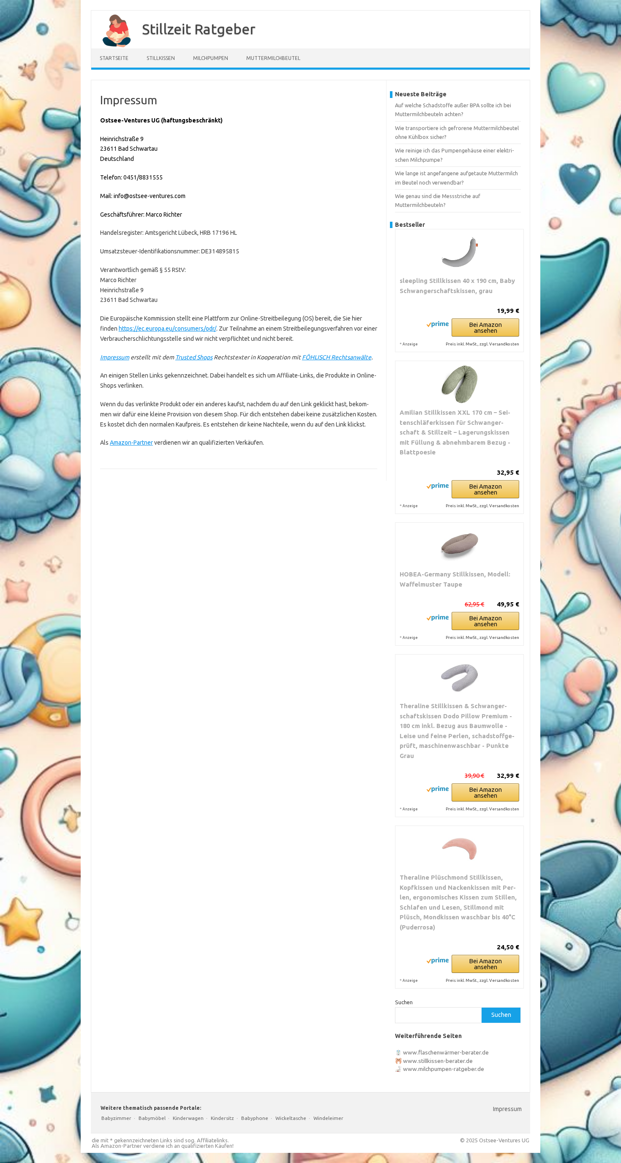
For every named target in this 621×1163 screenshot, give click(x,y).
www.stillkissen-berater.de (438, 1060)
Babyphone (254, 1118)
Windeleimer (328, 1118)
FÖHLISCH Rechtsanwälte (336, 357)
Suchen (404, 1002)
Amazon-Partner (131, 442)
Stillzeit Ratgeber (199, 29)
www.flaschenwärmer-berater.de (446, 1052)
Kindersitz (222, 1118)
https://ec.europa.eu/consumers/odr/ (167, 328)
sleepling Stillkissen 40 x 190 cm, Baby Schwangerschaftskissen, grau (457, 285)
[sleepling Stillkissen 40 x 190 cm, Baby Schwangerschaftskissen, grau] (459, 253)
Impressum (114, 357)
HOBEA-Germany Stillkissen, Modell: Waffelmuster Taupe (455, 579)
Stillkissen (161, 58)
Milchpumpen (210, 58)
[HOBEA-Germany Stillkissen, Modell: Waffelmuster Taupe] (459, 546)
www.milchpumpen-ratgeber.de (443, 1068)
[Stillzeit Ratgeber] (112, 45)
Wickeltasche (290, 1118)
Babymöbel (152, 1118)
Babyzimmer (116, 1118)
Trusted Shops (193, 357)
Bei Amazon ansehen (485, 327)
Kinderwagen (188, 1118)
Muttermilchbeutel (273, 58)
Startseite (114, 58)
